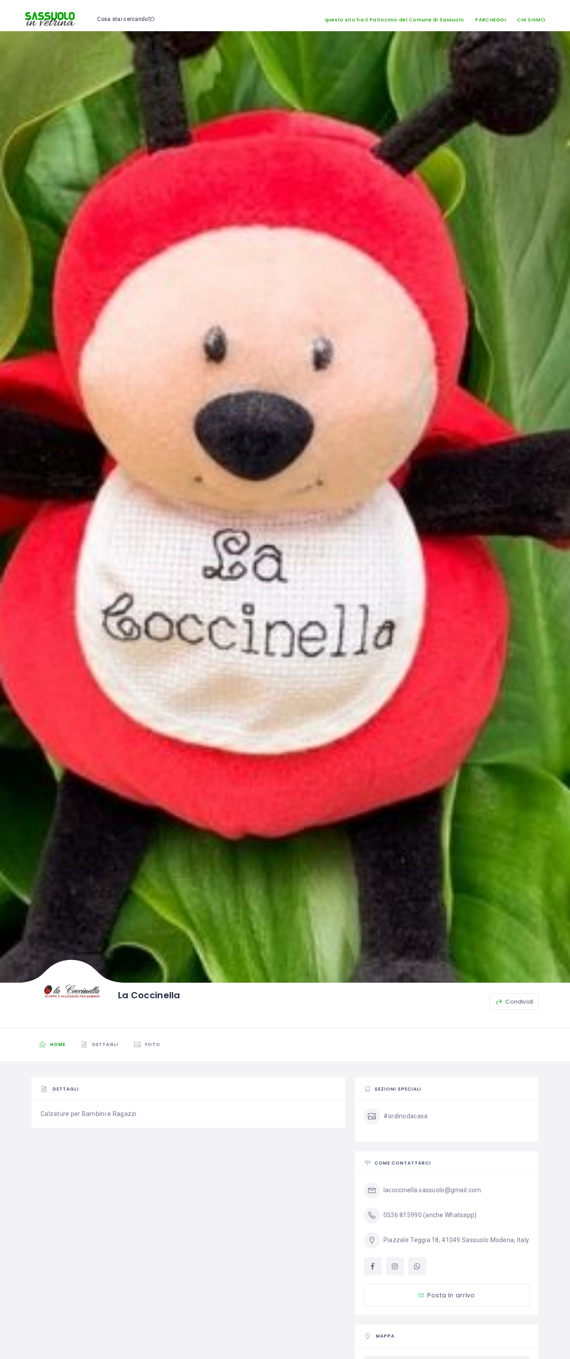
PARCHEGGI (490, 19)
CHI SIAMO (531, 19)
